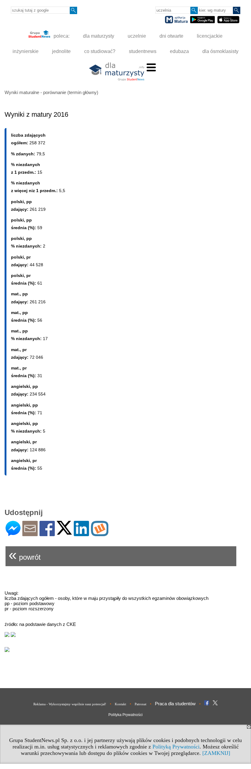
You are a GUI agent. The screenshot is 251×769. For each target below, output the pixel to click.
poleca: (60, 36)
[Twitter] (64, 532)
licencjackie (210, 36)
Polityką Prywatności (176, 747)
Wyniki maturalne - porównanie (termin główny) (51, 92)
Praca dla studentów (175, 703)
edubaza (179, 51)
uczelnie (137, 36)
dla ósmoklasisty (220, 51)
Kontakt (120, 704)
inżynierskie (26, 51)
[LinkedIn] (81, 533)
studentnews (142, 51)
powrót (25, 555)
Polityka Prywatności (125, 715)
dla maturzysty (98, 36)
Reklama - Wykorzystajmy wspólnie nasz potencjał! (69, 704)
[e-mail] (30, 533)
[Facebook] (47, 533)
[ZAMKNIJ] (216, 753)
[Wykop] (99, 533)
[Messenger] (13, 533)
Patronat (140, 704)
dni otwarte (171, 36)
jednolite (61, 51)
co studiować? (99, 51)
